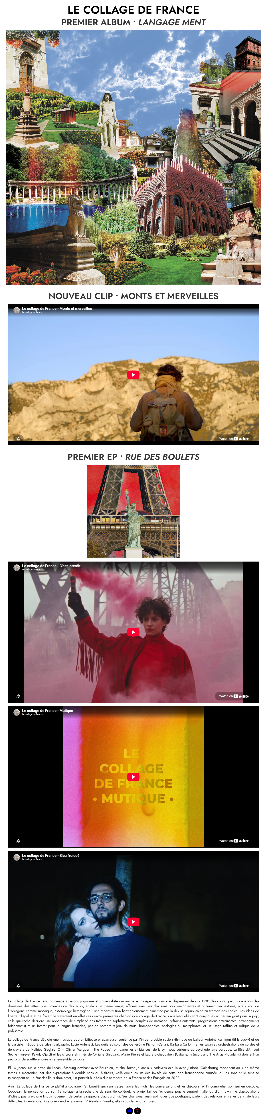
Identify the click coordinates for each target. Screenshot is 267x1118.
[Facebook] (129, 1110)
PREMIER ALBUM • (133, 22)
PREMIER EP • (133, 457)
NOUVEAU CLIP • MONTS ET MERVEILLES (133, 296)
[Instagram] (137, 1110)
